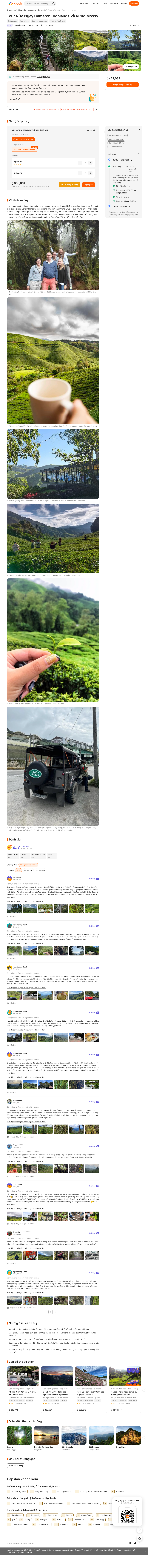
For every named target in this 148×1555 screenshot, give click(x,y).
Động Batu (121, 1447)
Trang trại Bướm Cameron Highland (93, 1491)
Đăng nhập (134, 3)
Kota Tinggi (100, 1520)
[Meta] (126, 1543)
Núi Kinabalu (67, 1447)
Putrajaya (44, 1520)
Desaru (10, 1447)
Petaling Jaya (106, 1515)
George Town (86, 1515)
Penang (27, 1520)
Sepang (69, 1515)
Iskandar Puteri (79, 1520)
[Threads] (140, 1543)
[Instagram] (131, 1543)
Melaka (80, 1524)
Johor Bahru (52, 1515)
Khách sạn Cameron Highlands (23, 1503)
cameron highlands (19, 1491)
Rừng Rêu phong (41, 1491)
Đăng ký (124, 3)
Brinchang (120, 1491)
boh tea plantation (64, 1491)
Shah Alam (64, 1524)
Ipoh (13, 1520)
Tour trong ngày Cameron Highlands (85, 1503)
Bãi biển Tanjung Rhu (43, 1447)
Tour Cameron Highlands (53, 1503)
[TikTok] (135, 1543)
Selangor (60, 1520)
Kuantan (96, 1524)
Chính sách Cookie (14, 1552)
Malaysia (22, 10)
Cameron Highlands (37, 10)
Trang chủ (11, 10)
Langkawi (35, 1515)
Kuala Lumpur (17, 1515)
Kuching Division (44, 1524)
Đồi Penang (94, 1447)
